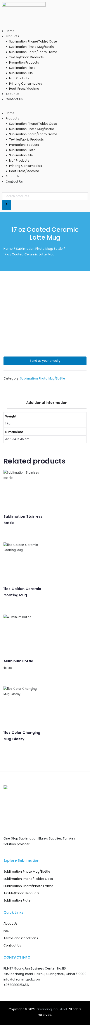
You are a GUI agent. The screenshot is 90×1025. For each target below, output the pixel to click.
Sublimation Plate (22, 68)
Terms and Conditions (20, 938)
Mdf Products (19, 78)
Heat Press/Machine (24, 89)
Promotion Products (24, 63)
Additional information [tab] (47, 402)
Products (12, 36)
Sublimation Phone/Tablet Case (33, 41)
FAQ (6, 931)
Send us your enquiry (45, 361)
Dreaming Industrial (52, 1009)
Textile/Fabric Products (26, 57)
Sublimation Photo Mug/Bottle (31, 47)
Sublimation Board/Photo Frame (33, 52)
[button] (45, 108)
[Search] (6, 205)
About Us (12, 94)
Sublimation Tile (21, 73)
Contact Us (14, 99)
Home (10, 31)
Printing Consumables (25, 84)
